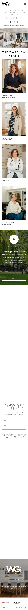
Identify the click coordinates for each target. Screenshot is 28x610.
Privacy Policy (6, 439)
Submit (14, 431)
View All (14, 278)
